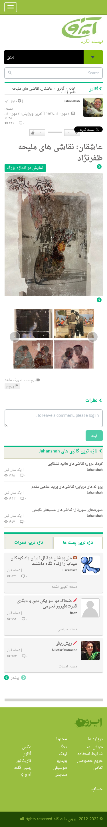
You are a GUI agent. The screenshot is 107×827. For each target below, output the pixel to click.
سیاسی (62, 629)
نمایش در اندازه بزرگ (25, 168)
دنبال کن (11, 101)
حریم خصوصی (90, 761)
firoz (73, 613)
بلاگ (63, 747)
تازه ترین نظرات (28, 543)
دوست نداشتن (76, 133)
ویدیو (62, 761)
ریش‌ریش (63, 643)
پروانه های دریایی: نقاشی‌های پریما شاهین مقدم (67, 487)
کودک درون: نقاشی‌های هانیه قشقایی (75, 464)
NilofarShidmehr (64, 650)
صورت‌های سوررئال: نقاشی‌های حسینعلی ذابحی (67, 510)
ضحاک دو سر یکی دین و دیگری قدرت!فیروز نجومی (47, 604)
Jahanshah (72, 101)
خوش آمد (94, 747)
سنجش (60, 774)
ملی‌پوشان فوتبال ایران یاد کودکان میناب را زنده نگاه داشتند (44, 561)
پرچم (10, 386)
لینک (63, 754)
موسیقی (60, 768)
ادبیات (63, 666)
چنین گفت (22, 768)
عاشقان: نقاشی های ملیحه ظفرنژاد (44, 90)
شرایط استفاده (90, 754)
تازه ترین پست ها (78, 543)
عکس (26, 747)
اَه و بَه (25, 774)
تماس (98, 768)
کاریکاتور (23, 761)
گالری (60, 88)
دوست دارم (33, 133)
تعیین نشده (59, 587)
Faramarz (69, 571)
